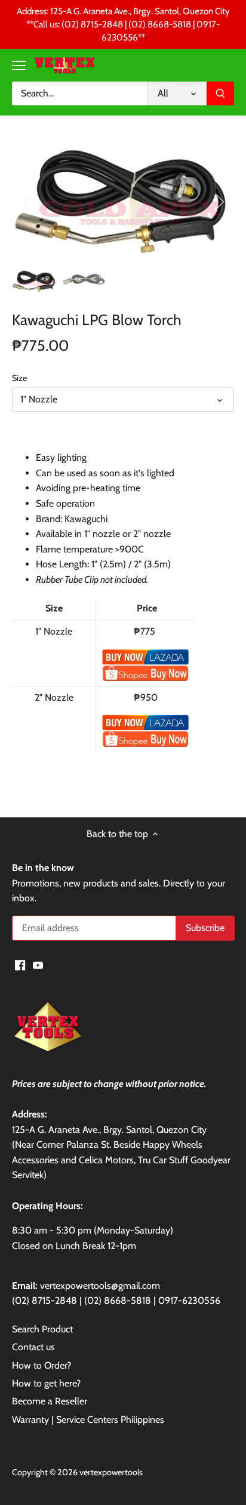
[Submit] (220, 93)
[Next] (219, 202)
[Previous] (27, 202)
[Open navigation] (19, 65)
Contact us (33, 1347)
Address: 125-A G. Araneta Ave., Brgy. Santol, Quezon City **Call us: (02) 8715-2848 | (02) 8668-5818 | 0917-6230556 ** (123, 24)
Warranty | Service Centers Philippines (88, 1419)
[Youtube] (38, 964)
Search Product (42, 1329)
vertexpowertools (111, 1472)
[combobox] (79, 93)
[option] (123, 201)
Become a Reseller (49, 1401)
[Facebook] (20, 964)
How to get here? (46, 1383)
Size (19, 378)
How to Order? (41, 1365)
